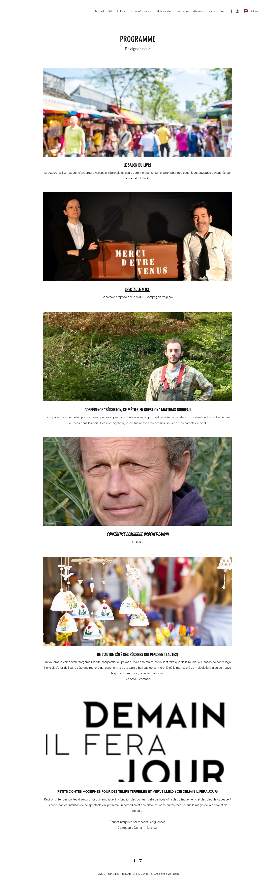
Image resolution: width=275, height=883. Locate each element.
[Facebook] (231, 11)
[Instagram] (237, 11)
